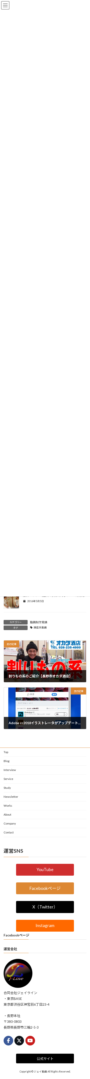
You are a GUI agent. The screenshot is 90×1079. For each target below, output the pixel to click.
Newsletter (11, 796)
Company (10, 823)
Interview (10, 770)
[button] (45, 870)
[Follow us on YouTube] (30, 1040)
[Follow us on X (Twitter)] (19, 1040)
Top (6, 752)
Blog (6, 761)
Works (8, 805)
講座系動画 (40, 627)
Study (7, 788)
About (7, 814)
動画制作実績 (38, 622)
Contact (9, 832)
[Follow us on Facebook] (8, 1040)
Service (8, 779)
